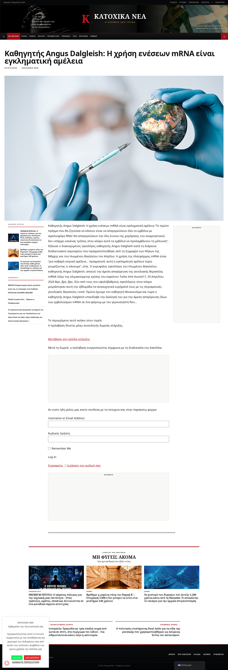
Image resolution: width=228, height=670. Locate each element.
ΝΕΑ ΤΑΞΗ (41, 36)
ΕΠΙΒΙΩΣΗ (93, 36)
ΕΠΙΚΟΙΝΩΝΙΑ (194, 2)
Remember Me (61, 448)
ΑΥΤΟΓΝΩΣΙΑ (83, 36)
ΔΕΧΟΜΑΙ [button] (17, 657)
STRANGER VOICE (53, 36)
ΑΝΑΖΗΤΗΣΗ (219, 2)
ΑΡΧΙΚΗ (172, 654)
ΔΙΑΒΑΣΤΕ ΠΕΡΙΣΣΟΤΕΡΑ (25, 662)
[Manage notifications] (6, 663)
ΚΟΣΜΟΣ (32, 36)
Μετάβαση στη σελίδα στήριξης (69, 339)
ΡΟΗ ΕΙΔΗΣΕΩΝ (13, 36)
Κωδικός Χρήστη (59, 433)
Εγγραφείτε (56, 465)
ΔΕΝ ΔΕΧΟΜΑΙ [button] (32, 657)
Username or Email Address (66, 418)
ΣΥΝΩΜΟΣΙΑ (66, 36)
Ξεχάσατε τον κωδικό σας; (84, 465)
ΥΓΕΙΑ (75, 36)
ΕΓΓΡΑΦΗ (182, 2)
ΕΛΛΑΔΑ (24, 36)
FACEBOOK (205, 2)
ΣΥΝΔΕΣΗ (173, 2)
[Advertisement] (108, 380)
